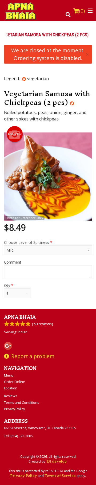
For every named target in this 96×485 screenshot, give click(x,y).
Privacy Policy (14, 408)
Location (10, 388)
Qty (8, 285)
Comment (12, 262)
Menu (8, 375)
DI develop (57, 461)
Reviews (10, 395)
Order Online (14, 381)
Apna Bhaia (20, 317)
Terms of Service (60, 476)
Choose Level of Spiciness (28, 242)
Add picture (15, 134)
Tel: (18, 435)
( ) (82, 10)
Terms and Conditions (21, 402)
